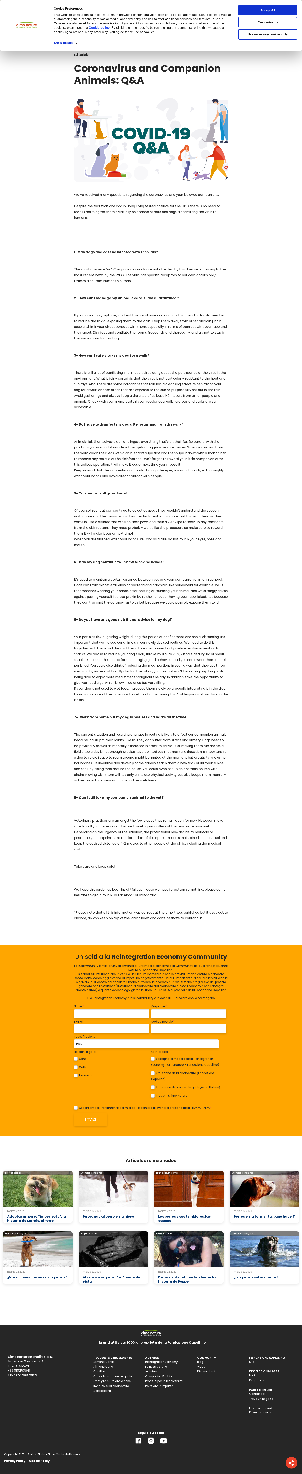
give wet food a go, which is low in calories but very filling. (119, 682)
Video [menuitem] (201, 1367)
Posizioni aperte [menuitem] (260, 1412)
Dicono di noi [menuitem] (206, 1372)
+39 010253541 (18, 1370)
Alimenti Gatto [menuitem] (103, 1362)
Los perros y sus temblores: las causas (184, 1218)
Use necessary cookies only (268, 34)
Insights (97, 1172)
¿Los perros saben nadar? (256, 1277)
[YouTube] (163, 1444)
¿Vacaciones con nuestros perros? (37, 1277)
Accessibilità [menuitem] (102, 1391)
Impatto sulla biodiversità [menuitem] (111, 1386)
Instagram (147, 895)
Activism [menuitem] (151, 1372)
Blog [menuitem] (200, 1362)
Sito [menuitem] (252, 1362)
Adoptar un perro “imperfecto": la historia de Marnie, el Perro (36, 1218)
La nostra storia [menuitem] (156, 1367)
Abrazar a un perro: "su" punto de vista (111, 1279)
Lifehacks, (86, 1172)
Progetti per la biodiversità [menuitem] (164, 1381)
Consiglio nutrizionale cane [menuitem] (112, 1381)
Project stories (13, 1172)
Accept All (268, 10)
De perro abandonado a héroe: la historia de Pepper (187, 1279)
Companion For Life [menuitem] (158, 1376)
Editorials (81, 54)
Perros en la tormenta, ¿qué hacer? (264, 1216)
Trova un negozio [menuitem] (261, 1399)
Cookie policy (99, 27)
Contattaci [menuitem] (257, 1394)
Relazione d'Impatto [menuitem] (159, 1386)
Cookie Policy (39, 1461)
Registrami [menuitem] (256, 1380)
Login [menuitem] (252, 1375)
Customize (265, 22)
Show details (63, 42)
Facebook (126, 895)
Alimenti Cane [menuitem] (103, 1367)
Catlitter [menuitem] (99, 1372)
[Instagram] (151, 1444)
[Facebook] (138, 1444)
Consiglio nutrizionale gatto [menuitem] (112, 1376)
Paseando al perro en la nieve (108, 1216)
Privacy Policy (200, 1108)
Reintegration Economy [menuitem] (161, 1362)
